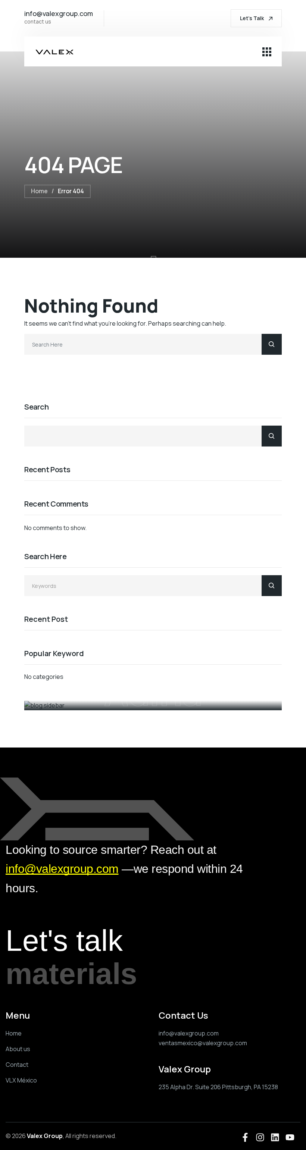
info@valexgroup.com (62, 868)
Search (36, 407)
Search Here (45, 556)
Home (39, 191)
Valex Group (45, 1136)
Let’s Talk (252, 18)
